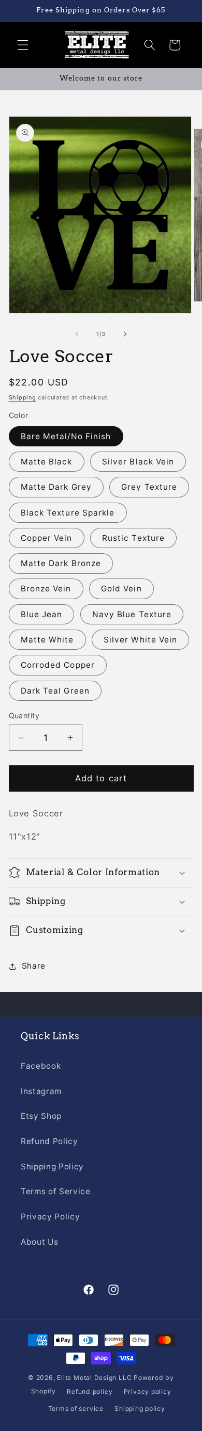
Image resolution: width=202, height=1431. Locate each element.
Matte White (47, 640)
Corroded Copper (58, 665)
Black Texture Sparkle (68, 513)
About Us (39, 1242)
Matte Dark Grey (56, 487)
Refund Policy (49, 1141)
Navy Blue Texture (132, 614)
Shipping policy (139, 1408)
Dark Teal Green (55, 691)
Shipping (22, 397)
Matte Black (47, 462)
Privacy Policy (50, 1216)
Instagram (41, 1091)
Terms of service (76, 1408)
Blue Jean (42, 614)
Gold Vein (121, 588)
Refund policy (89, 1391)
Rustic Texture (133, 538)
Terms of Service (56, 1191)
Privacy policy (147, 1391)
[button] (22, 45)
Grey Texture (149, 487)
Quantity (24, 715)
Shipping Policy (52, 1166)
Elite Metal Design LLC (94, 1377)
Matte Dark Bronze (61, 563)
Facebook (41, 1066)
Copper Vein (47, 538)
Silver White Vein (141, 640)
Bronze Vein (46, 588)
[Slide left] (77, 334)
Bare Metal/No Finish (66, 436)
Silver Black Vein (138, 462)
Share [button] (34, 966)
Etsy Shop (41, 1116)
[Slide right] (124, 334)
